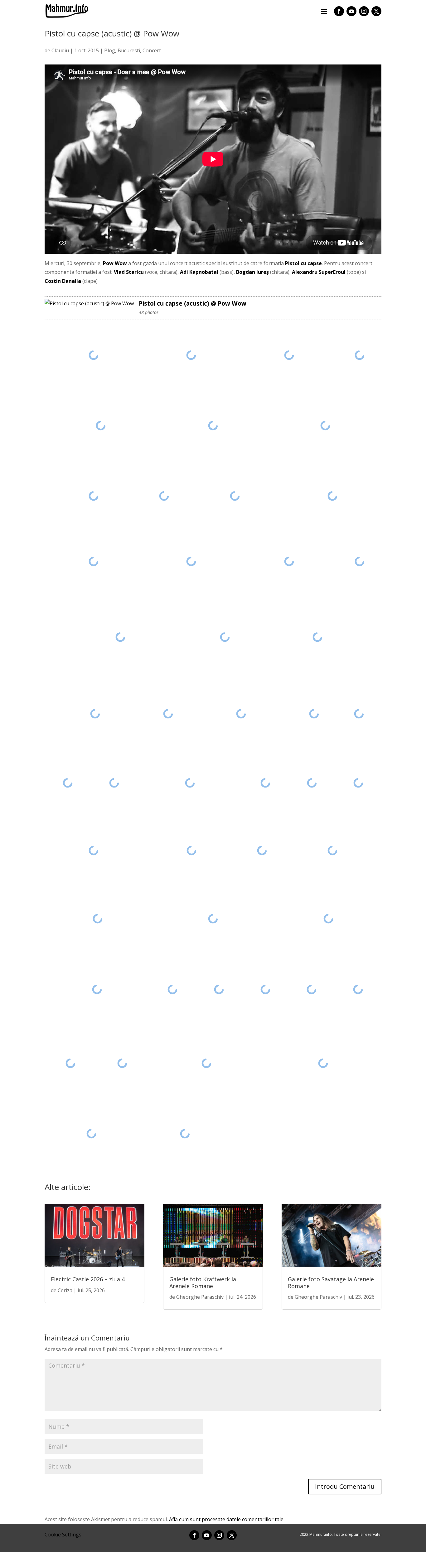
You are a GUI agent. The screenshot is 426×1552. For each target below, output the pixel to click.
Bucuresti (129, 50)
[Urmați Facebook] (339, 11)
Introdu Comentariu (345, 1486)
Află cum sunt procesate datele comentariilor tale (226, 1519)
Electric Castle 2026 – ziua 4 (88, 1279)
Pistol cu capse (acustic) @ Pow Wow (192, 303)
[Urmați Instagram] (364, 11)
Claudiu (60, 50)
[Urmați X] (376, 11)
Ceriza (65, 1290)
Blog (109, 50)
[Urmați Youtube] (351, 11)
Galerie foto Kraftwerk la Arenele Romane (202, 1282)
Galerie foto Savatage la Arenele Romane (331, 1282)
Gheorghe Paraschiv (200, 1296)
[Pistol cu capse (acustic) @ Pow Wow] (89, 303)
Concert (152, 50)
